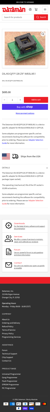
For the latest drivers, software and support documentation (29, 227)
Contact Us (6, 360)
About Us (5, 319)
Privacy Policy (8, 333)
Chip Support (7, 357)
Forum (4, 350)
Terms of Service (8, 330)
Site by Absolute (31, 399)
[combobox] (25, 17)
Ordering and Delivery (11, 323)
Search (43, 17)
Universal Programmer (11, 374)
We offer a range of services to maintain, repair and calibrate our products (28, 240)
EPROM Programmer (10, 384)
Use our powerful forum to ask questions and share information (28, 253)
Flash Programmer (9, 381)
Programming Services (11, 337)
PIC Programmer (9, 388)
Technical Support (9, 353)
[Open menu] (45, 9)
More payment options (25, 113)
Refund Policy (7, 326)
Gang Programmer (9, 377)
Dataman (21, 399)
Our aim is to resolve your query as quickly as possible (29, 266)
